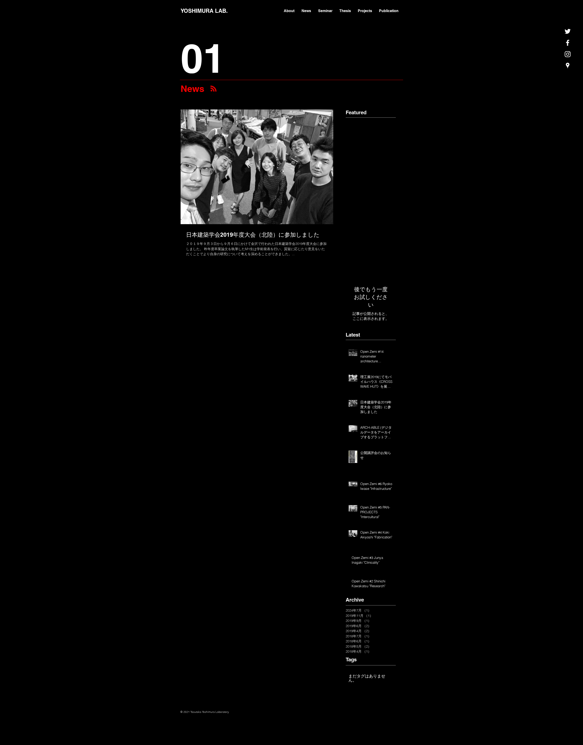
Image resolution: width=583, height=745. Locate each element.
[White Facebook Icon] (568, 43)
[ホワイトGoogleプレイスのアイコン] (568, 66)
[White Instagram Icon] (568, 54)
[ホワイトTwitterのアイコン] (568, 31)
